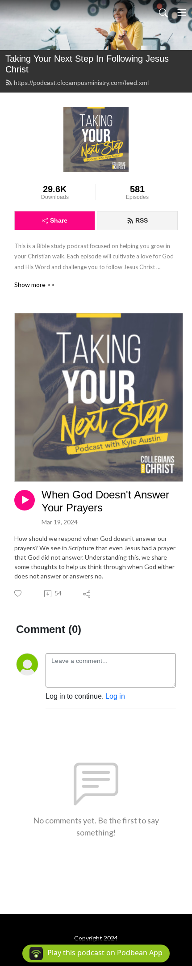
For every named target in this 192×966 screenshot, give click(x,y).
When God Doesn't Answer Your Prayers (105, 501)
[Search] (163, 12)
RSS (141, 220)
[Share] (87, 594)
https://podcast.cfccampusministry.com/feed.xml (81, 82)
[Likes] (18, 593)
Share (58, 220)
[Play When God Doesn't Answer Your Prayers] (24, 500)
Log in (115, 696)
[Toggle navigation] (181, 12)
